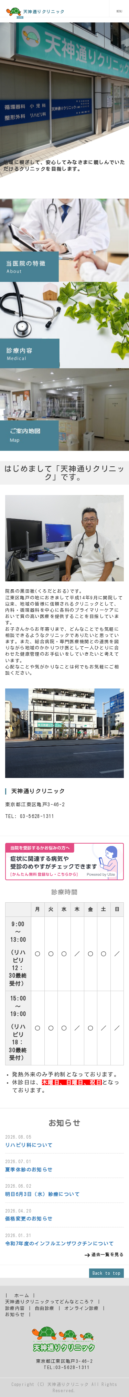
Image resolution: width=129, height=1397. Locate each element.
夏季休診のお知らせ (29, 1169)
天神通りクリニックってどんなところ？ (49, 1302)
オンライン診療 (81, 1308)
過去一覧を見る (108, 1254)
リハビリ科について (29, 1145)
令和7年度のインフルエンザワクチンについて (59, 1243)
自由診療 (45, 1308)
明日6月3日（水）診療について (42, 1194)
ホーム (21, 1295)
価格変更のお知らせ (29, 1218)
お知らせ (15, 1314)
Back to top (106, 1273)
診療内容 (15, 1308)
